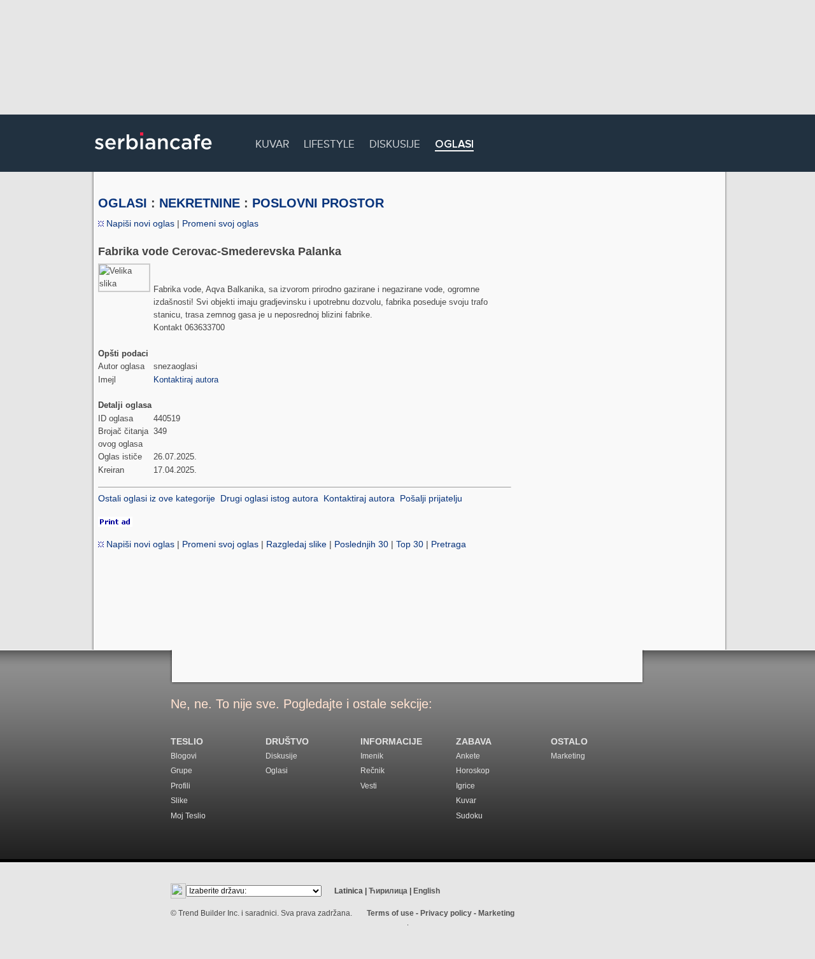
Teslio (187, 741)
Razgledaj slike (296, 544)
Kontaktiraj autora (185, 379)
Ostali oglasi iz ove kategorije (156, 498)
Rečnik (372, 770)
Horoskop (473, 770)
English (426, 890)
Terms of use (390, 913)
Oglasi (454, 144)
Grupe (181, 770)
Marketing (568, 756)
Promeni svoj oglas (220, 223)
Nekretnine (199, 203)
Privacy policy (446, 913)
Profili (180, 785)
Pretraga (448, 544)
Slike (179, 800)
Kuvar (272, 142)
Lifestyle (329, 142)
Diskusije (394, 142)
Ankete (468, 756)
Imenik (371, 756)
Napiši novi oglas (139, 223)
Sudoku (469, 815)
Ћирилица (388, 890)
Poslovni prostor (318, 203)
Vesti (368, 785)
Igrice (465, 785)
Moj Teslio (188, 815)
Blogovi (184, 756)
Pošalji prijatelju (431, 498)
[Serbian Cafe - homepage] (153, 154)
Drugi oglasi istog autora (269, 498)
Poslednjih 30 (361, 544)
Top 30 (409, 544)
